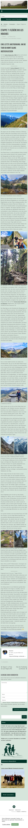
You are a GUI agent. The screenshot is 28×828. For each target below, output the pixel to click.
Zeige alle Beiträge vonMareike (17, 656)
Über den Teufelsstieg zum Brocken (21, 667)
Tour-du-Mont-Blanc (12, 38)
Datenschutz (18, 810)
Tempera (18, 811)
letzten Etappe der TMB (10, 55)
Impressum (11, 810)
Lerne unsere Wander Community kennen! (12, 768)
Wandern (6, 24)
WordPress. (24, 811)
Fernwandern (12, 24)
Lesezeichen (5, 662)
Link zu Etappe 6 (15, 68)
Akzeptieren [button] (15, 824)
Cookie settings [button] (6, 824)
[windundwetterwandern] (14, 806)
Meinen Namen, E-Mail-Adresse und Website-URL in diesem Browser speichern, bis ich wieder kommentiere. (13, 704)
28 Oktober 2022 (11, 36)
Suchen (24, 716)
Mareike (4, 36)
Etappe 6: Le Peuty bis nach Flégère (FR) (6, 667)
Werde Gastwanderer (8, 794)
